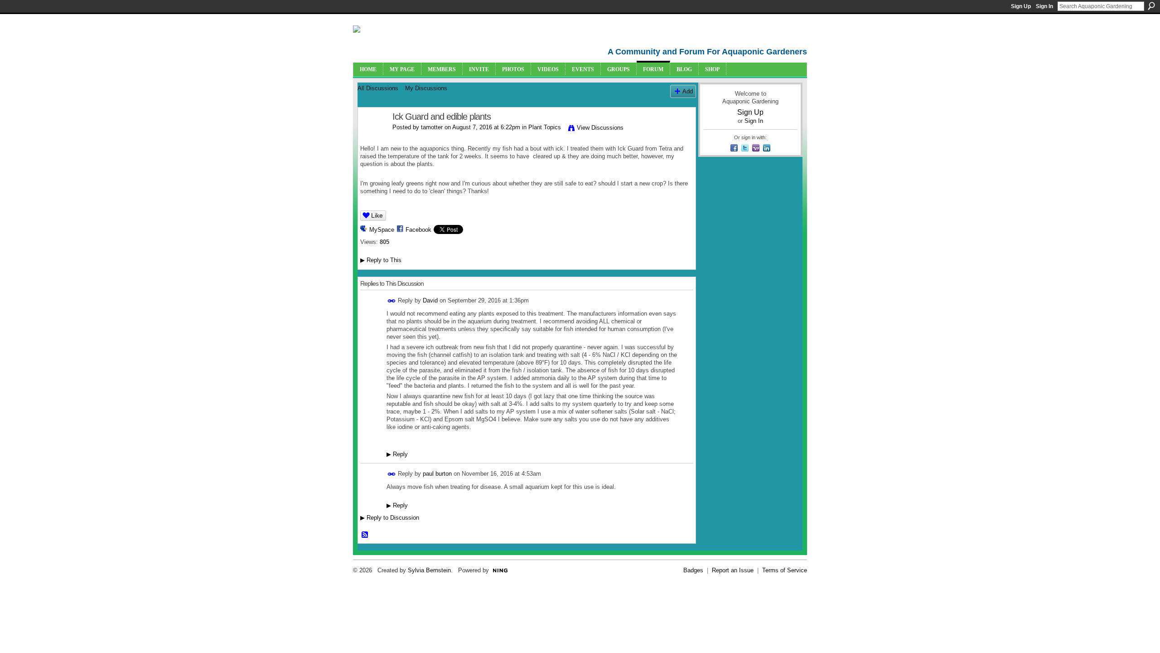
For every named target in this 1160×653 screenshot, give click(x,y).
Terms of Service (784, 570)
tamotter (432, 127)
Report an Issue (733, 570)
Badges (693, 570)
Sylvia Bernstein (429, 570)
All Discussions (378, 88)
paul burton (437, 473)
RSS (365, 535)
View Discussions (600, 127)
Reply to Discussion (389, 517)
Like (377, 215)
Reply (397, 454)
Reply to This (380, 260)
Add (687, 91)
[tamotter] (372, 136)
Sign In (1044, 6)
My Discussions (426, 88)
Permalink (391, 301)
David (430, 300)
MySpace (381, 229)
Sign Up (1021, 6)
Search (1151, 6)
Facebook (418, 229)
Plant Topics (544, 127)
